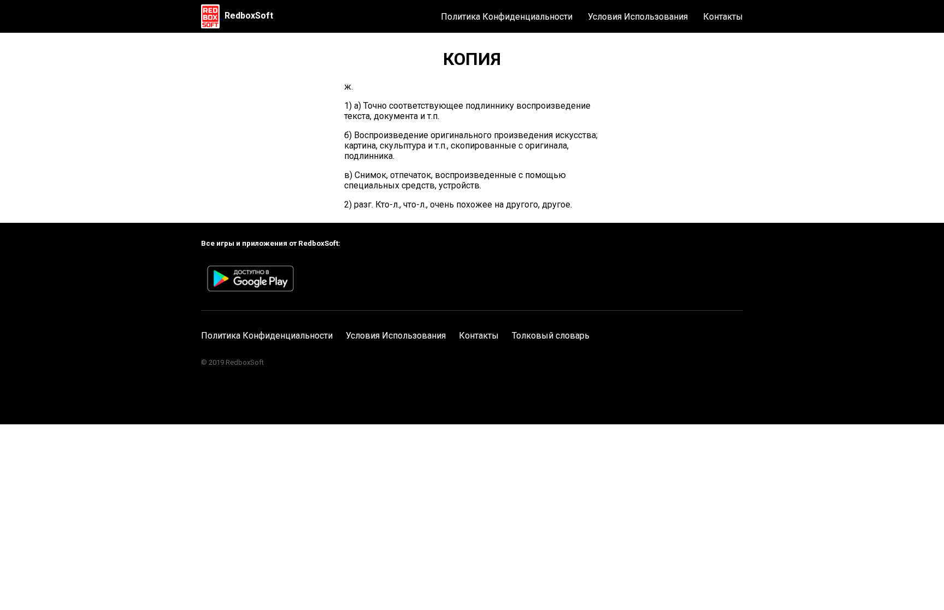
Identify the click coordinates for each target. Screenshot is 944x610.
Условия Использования (638, 16)
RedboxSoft (249, 15)
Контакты (723, 16)
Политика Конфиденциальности (507, 16)
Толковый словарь (550, 335)
